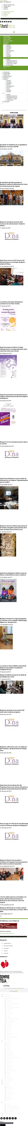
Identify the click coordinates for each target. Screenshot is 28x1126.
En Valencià (6, 66)
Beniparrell (9, 1052)
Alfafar (8, 1050)
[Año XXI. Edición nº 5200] (9, 4)
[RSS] (4, 21)
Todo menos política (11, 62)
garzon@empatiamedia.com (7, 933)
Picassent (9, 1069)
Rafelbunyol (9, 1033)
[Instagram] (2, 21)
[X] (8, 21)
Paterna (8, 1030)
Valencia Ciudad (8, 41)
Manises (8, 1059)
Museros (9, 1028)
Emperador (9, 1013)
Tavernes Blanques (12, 1037)
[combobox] (6, 1123)
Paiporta (9, 1065)
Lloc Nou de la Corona (13, 1058)
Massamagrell (10, 1022)
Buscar (4, 68)
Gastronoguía (10, 50)
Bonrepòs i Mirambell (13, 1007)
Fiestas (8, 49)
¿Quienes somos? (7, 6)
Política (8, 52)
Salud (7, 53)
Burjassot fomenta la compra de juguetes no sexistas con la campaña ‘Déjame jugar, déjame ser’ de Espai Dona (13, 620)
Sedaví (8, 1072)
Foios (8, 1015)
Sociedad (8, 55)
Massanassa (10, 1061)
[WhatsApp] (11, 21)
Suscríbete (6, 7)
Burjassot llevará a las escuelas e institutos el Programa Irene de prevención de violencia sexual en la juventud (13, 862)
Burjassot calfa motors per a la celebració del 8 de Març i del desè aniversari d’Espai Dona (13, 748)
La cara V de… (9, 65)
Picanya (8, 1067)
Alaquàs (8, 1043)
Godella (8, 1017)
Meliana (8, 1024)
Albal (7, 1045)
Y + (4, 58)
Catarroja (9, 1056)
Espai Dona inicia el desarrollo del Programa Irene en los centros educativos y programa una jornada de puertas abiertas (14, 787)
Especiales (6, 42)
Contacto (6, 9)
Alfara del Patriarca (12, 1004)
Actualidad (6, 36)
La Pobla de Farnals (12, 1019)
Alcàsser (9, 1046)
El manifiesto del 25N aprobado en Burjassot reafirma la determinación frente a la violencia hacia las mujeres (13, 184)
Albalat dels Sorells (12, 998)
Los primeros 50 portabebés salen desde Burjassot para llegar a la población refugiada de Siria (13, 667)
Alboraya (9, 1000)
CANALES (6, 1084)
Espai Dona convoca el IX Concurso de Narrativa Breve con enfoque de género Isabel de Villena (12, 262)
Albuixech (9, 1002)
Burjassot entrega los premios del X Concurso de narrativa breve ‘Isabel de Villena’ (12, 223)
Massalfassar (10, 1020)
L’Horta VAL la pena (12, 1110)
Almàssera (9, 1006)
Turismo (8, 56)
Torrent (8, 1076)
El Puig (8, 1011)
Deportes (8, 46)
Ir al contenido (3, 0)
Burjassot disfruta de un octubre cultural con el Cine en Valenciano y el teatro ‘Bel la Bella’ (14, 909)
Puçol (8, 1032)
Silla (7, 1074)
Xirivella (8, 1078)
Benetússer (9, 1054)
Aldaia (8, 1048)
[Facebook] (0, 21)
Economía (8, 48)
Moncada (9, 1026)
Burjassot (9, 1009)
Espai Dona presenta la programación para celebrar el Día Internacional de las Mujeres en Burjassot (14, 396)
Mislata (8, 1063)
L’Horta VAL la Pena (11, 63)
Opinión (8, 59)
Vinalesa (8, 1039)
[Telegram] (6, 21)
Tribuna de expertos (11, 60)
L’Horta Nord (7, 38)
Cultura (8, 45)
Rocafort (9, 1035)
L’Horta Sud (6, 39)
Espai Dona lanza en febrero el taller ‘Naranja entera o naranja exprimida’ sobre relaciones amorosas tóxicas (13, 349)
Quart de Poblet (11, 1071)
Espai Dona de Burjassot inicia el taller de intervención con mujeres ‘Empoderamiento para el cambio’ (14, 480)
